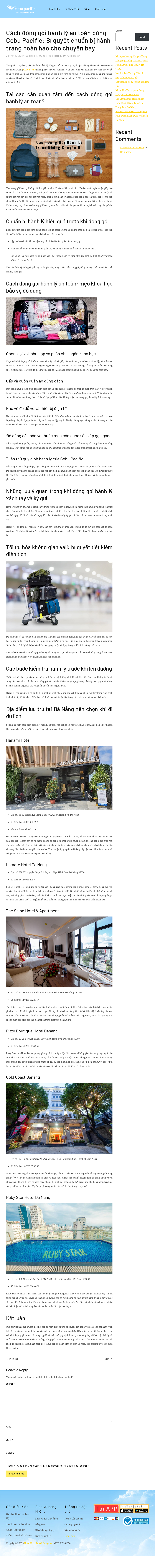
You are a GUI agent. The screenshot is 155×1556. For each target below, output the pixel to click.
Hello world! (126, 152)
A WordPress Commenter (132, 147)
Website (10, 1453)
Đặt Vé (87, 9)
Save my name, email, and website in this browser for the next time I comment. (48, 1466)
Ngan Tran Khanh (26, 56)
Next (107, 1358)
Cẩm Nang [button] (100, 9)
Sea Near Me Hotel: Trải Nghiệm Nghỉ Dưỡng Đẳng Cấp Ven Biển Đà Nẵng (131, 115)
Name (9, 1427)
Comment (10, 1384)
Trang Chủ (54, 9)
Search (118, 31)
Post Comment (16, 1473)
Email (9, 1440)
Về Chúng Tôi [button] (71, 9)
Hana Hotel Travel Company (38, 1543)
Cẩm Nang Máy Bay (71, 56)
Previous (13, 1358)
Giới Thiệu (69, 1536)
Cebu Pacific (29, 69)
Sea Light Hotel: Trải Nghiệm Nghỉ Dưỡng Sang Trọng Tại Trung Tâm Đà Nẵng (129, 103)
